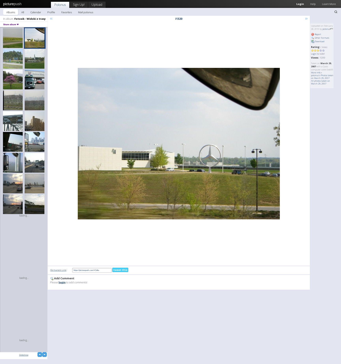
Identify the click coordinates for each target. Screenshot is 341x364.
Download (319, 41)
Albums (10, 12)
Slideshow (23, 354)
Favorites (66, 12)
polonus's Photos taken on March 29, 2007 (322, 77)
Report (317, 34)
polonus (326, 28)
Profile (51, 12)
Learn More (329, 4)
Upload (97, 4)
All (22, 12)
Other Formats (321, 37)
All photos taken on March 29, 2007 (320, 82)
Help (313, 4)
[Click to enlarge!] (179, 143)
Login (300, 4)
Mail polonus (85, 12)
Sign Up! (78, 4)
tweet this (120, 270)
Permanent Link (58, 270)
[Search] (336, 12)
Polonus (60, 4)
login (62, 282)
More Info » (316, 72)
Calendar (35, 12)
